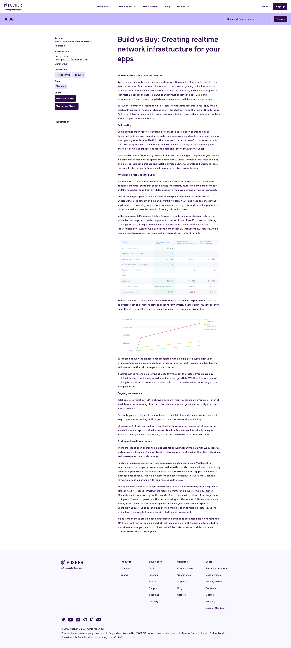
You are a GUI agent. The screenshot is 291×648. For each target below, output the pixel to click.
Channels (125, 568)
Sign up (280, 6)
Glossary (153, 601)
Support (153, 588)
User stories (184, 574)
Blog (179, 588)
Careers (181, 594)
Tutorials (153, 574)
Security (210, 601)
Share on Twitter (65, 98)
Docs (152, 568)
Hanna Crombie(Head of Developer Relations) (73, 43)
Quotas (210, 594)
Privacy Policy (214, 581)
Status (152, 581)
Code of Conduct (215, 608)
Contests (211, 588)
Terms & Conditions (216, 568)
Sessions (154, 594)
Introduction (62, 121)
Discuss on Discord (66, 106)
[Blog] (8, 19)
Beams (124, 574)
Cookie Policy (213, 574)
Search (281, 19)
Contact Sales (185, 568)
